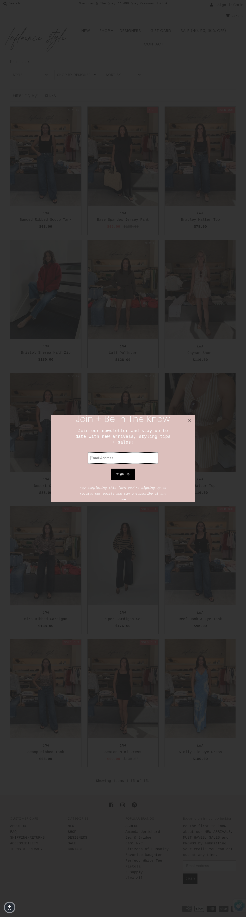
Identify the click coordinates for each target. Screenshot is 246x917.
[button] (9, 907)
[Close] (189, 420)
